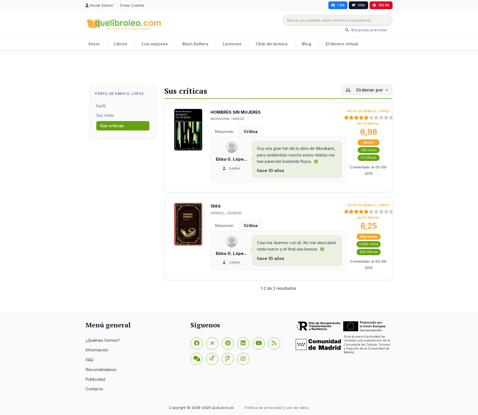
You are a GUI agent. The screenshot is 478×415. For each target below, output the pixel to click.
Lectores (232, 43)
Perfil (101, 106)
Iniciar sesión (102, 5)
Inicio (94, 43)
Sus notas (105, 115)
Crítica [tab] (251, 131)
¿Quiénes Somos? (102, 340)
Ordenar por (369, 90)
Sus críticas (112, 125)
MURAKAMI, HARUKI (227, 118)
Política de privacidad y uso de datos (277, 407)
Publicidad (95, 379)
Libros (120, 43)
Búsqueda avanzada (368, 30)
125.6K (383, 5)
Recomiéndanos (100, 369)
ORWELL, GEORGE (226, 213)
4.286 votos (368, 244)
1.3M (340, 5)
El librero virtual (342, 43)
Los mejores (155, 43)
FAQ (89, 359)
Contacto (94, 388)
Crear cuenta (132, 5)
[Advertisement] (239, 68)
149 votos (369, 150)
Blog (306, 43)
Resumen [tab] (224, 131)
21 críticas (368, 157)
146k (361, 5)
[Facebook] (197, 343)
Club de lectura (271, 43)
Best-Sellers (195, 43)
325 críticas (368, 252)
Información (96, 350)
